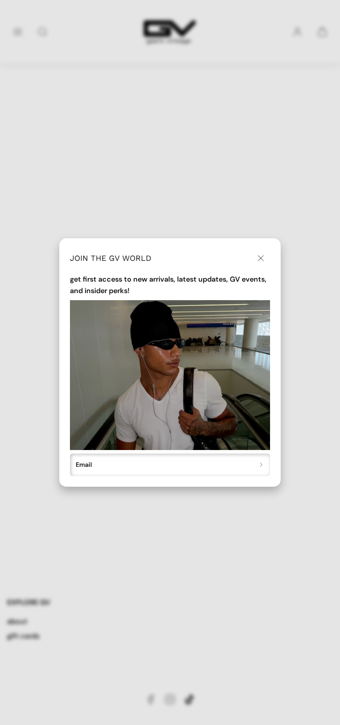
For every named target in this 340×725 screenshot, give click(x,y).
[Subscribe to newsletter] (261, 465)
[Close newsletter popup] (260, 258)
